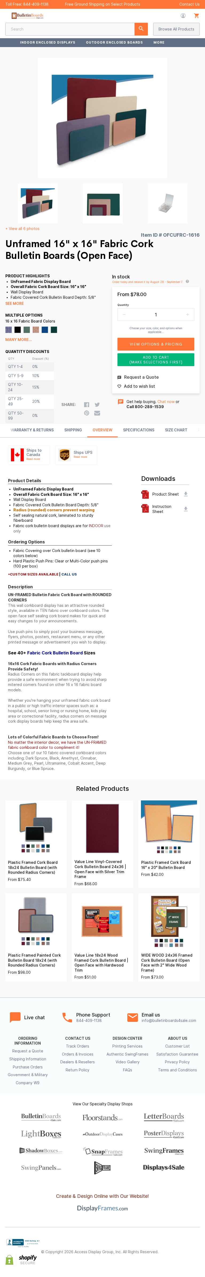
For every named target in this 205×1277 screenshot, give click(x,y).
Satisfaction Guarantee (177, 1054)
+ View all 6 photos (22, 229)
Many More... (18, 340)
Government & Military (28, 1075)
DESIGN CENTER (127, 1038)
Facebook (173, 1247)
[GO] (141, 29)
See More (14, 303)
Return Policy (77, 1070)
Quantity (123, 304)
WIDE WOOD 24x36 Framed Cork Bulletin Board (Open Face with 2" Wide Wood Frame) (166, 962)
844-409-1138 (36, 4)
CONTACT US (77, 1038)
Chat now (166, 402)
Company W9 (28, 1083)
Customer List (177, 1046)
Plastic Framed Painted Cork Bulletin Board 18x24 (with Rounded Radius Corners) (34, 960)
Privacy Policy (177, 1062)
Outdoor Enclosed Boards (114, 42)
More (159, 42)
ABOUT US (177, 1038)
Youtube (196, 1256)
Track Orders (77, 1046)
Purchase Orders (28, 1067)
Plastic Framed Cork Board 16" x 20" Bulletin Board (166, 865)
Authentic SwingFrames (127, 1054)
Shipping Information (27, 1059)
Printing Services (127, 1046)
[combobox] (76, 29)
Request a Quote (27, 1051)
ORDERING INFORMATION (27, 1040)
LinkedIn (185, 1256)
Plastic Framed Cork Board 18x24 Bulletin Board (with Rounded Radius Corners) (33, 867)
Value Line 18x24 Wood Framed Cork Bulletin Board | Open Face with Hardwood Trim (101, 962)
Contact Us (189, 4)
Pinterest (196, 1247)
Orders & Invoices (77, 1054)
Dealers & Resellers (77, 1062)
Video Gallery (128, 1062)
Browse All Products (176, 29)
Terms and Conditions (177, 1070)
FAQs (127, 1070)
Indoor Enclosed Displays (47, 42)
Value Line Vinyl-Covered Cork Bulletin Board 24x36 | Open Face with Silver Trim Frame (100, 869)
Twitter (185, 1247)
